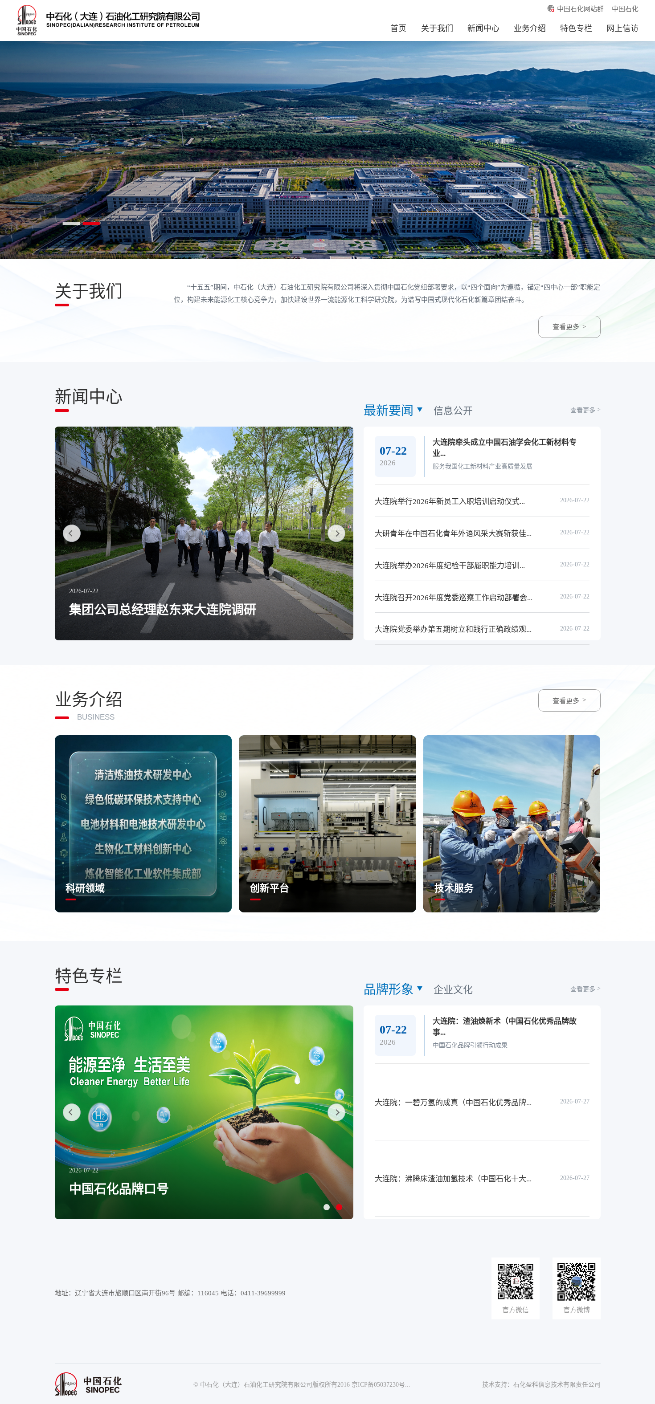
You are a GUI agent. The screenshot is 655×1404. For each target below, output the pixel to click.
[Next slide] (336, 533)
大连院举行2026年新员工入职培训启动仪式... (450, 501)
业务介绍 (530, 28)
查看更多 (566, 326)
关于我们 (437, 28)
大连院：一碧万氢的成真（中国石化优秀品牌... (453, 1103)
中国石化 (625, 8)
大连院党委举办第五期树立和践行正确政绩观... (453, 629)
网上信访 (622, 28)
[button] (326, 1207)
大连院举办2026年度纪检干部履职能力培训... (450, 566)
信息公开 (453, 410)
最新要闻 (388, 411)
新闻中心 (483, 28)
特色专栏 (576, 28)
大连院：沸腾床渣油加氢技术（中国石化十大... (453, 1179)
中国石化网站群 (580, 8)
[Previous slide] (72, 533)
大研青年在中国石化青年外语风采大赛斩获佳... (453, 533)
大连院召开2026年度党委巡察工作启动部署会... (453, 598)
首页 (398, 28)
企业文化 (453, 989)
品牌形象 (388, 990)
